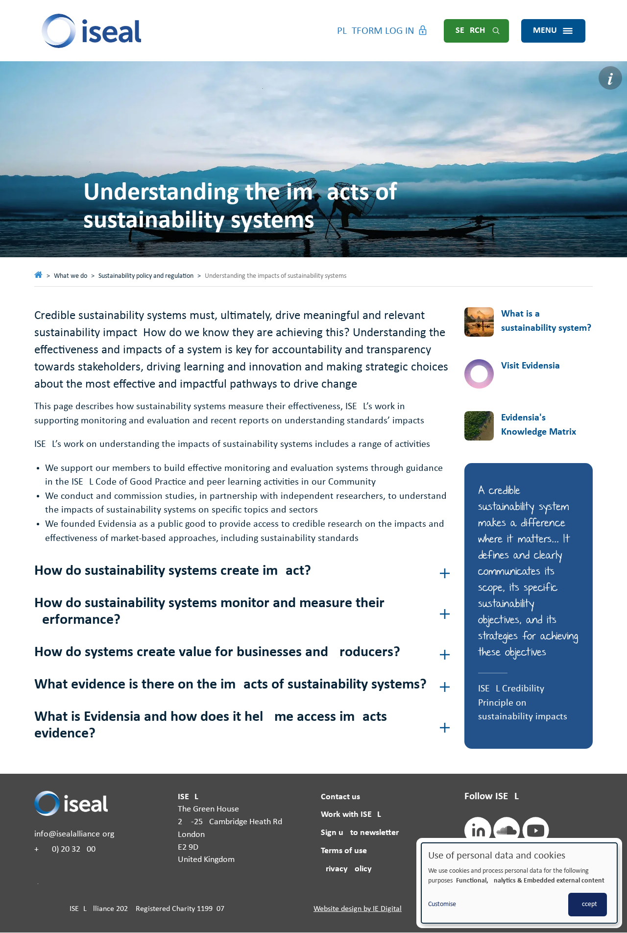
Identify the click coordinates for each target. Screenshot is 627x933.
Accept (587, 904)
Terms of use (344, 851)
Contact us (340, 797)
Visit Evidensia (530, 366)
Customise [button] (442, 904)
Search (470, 30)
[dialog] (519, 883)
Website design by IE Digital (358, 909)
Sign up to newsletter (360, 832)
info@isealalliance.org (74, 834)
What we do (70, 276)
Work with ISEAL (351, 814)
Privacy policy (346, 869)
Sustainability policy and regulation (145, 276)
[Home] (92, 31)
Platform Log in (375, 31)
